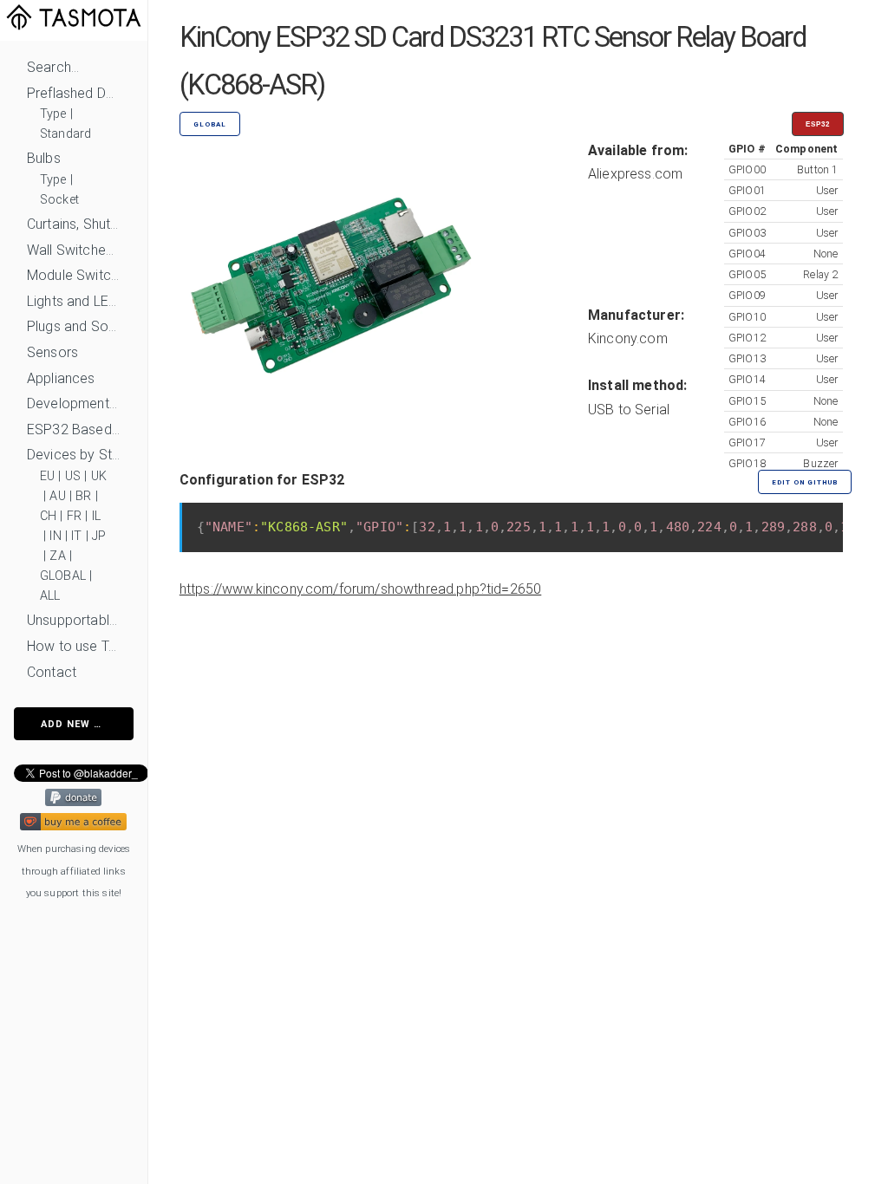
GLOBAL (63, 576)
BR (83, 496)
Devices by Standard (74, 454)
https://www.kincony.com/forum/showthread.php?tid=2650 (360, 589)
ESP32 (818, 124)
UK (99, 476)
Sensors (52, 352)
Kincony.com (628, 338)
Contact (51, 672)
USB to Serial (628, 409)
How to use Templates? (74, 646)
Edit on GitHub (805, 482)
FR (74, 516)
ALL (50, 596)
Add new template (87, 724)
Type (53, 114)
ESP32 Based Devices (74, 429)
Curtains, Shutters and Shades (74, 224)
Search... (53, 67)
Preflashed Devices (74, 93)
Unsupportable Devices (74, 620)
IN (55, 536)
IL (96, 516)
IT (76, 536)
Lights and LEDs (74, 301)
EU (47, 476)
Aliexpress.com (635, 174)
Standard (65, 134)
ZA (57, 556)
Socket (59, 199)
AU (57, 496)
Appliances (61, 378)
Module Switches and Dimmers (74, 275)
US (73, 476)
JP (99, 536)
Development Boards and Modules (74, 403)
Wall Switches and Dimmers (74, 250)
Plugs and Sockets (74, 326)
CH (48, 516)
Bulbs (44, 158)
